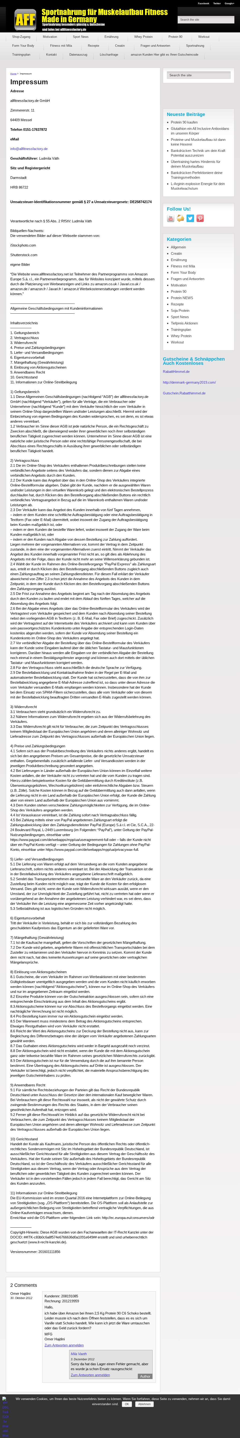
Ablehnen (144, 1404)
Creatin (120, 45)
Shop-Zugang (21, 37)
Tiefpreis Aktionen (184, 323)
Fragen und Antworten (156, 45)
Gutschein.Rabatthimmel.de (184, 393)
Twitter (217, 3)
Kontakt (51, 54)
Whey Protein (144, 37)
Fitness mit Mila (61, 45)
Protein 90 (176, 37)
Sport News (81, 37)
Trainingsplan (21, 54)
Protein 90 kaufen (184, 122)
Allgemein (178, 247)
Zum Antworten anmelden (64, 1345)
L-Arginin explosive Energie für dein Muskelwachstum (198, 186)
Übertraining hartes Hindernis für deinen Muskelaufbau (195, 164)
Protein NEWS (182, 298)
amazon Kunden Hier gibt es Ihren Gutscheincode (164, 54)
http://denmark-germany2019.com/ (189, 382)
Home (13, 73)
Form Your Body (23, 45)
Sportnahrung (195, 45)
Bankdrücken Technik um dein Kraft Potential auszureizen (198, 153)
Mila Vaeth (79, 1354)
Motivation (50, 37)
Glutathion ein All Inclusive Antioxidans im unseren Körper (200, 131)
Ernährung (112, 37)
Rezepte (94, 45)
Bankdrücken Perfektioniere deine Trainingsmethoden (196, 175)
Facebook (203, 3)
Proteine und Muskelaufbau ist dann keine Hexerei (198, 142)
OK (127, 1404)
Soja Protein (180, 310)
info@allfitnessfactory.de (29, 149)
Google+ (229, 3)
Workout (204, 37)
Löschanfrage (109, 54)
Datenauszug (78, 54)
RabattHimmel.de (176, 372)
